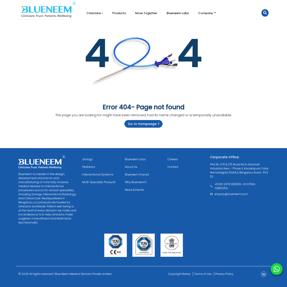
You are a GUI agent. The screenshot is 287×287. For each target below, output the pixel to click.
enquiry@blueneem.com (231, 194)
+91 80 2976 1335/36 (228, 184)
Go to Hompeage (142, 124)
